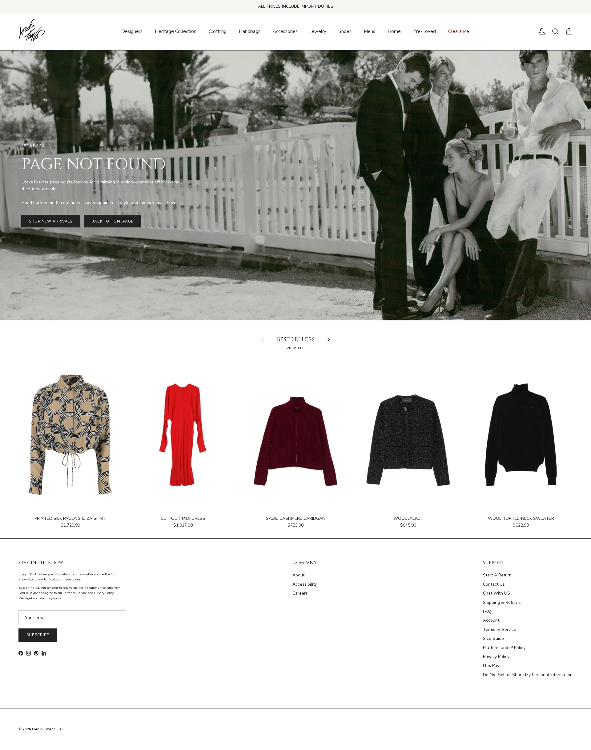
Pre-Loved (424, 31)
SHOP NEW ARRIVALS (50, 221)
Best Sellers (296, 339)
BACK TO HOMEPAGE (112, 221)
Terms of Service (499, 629)
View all (295, 348)
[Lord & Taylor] (31, 31)
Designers (132, 31)
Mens (369, 31)
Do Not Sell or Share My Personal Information (528, 675)
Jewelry (318, 31)
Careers (300, 593)
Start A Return (497, 575)
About (298, 575)
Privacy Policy (496, 657)
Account (491, 620)
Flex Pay (491, 665)
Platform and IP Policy (504, 648)
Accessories (285, 31)
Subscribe (37, 634)
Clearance (458, 31)
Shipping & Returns (502, 602)
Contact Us (494, 584)
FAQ (487, 611)
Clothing (218, 31)
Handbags (249, 31)
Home (394, 31)
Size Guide (493, 638)
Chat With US (496, 593)
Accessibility (304, 584)
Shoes (345, 31)
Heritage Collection (175, 31)
